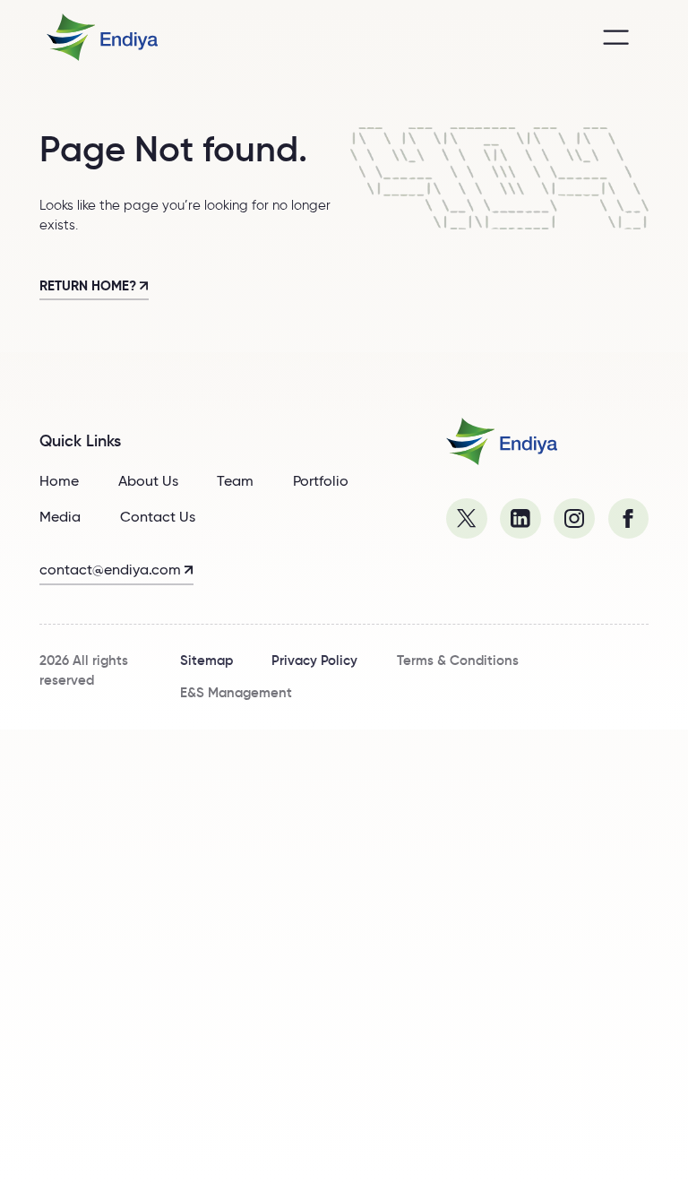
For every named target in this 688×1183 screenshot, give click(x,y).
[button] (616, 37)
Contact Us (157, 516)
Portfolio (320, 480)
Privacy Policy (314, 660)
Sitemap (206, 660)
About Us (148, 480)
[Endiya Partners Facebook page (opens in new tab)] (628, 519)
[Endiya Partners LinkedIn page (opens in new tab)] (520, 519)
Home (59, 480)
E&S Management (236, 693)
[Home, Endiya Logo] (501, 441)
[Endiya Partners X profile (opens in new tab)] (466, 519)
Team (235, 480)
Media (60, 516)
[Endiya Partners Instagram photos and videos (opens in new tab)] (574, 519)
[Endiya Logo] (102, 37)
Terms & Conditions (458, 660)
